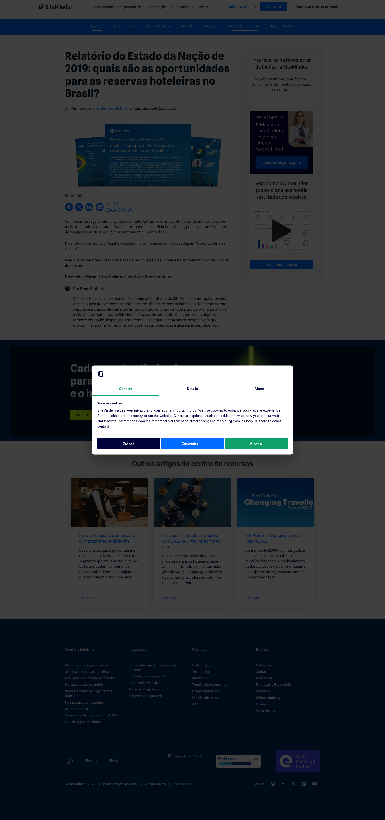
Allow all (256, 443)
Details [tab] (192, 389)
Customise (190, 443)
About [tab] (259, 389)
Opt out (128, 443)
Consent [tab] (125, 389)
